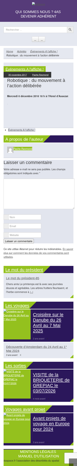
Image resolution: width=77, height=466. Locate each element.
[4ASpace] (38, 4)
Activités (21, 51)
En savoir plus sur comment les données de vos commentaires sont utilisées (38, 253)
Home (9, 51)
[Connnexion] (41, 39)
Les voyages (17, 305)
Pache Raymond (40, 74)
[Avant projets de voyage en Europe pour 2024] (17, 428)
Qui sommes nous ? (34, 12)
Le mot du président (24, 269)
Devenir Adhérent (38, 16)
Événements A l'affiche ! (43, 51)
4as (57, 12)
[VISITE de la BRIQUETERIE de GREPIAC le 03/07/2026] (17, 384)
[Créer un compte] (35, 39)
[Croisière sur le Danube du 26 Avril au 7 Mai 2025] (17, 324)
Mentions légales (38, 452)
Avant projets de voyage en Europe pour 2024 (51, 423)
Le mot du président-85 (22, 278)
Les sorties (15, 365)
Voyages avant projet (25, 409)
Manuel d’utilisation (38, 456)
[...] (31, 291)
